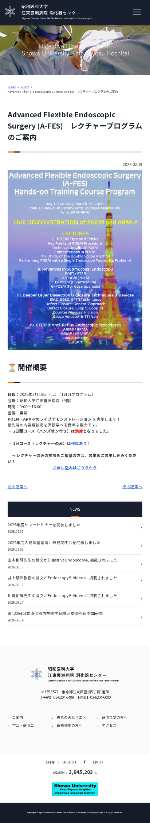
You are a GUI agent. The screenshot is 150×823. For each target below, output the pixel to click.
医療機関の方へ (69, 725)
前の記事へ (18, 486)
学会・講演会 (23, 725)
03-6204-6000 (100, 697)
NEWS (25, 87)
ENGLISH (69, 762)
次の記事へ (132, 486)
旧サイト (98, 762)
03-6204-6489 (64, 697)
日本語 (50, 762)
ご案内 (17, 717)
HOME (12, 87)
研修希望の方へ (114, 717)
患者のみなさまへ (71, 717)
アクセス (109, 725)
